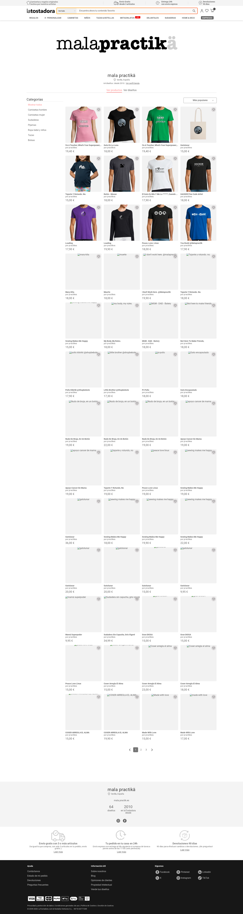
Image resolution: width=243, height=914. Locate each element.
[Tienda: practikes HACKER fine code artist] (198, 174)
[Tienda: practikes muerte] (122, 272)
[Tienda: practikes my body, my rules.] (122, 320)
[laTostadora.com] (42, 11)
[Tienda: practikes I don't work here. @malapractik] (160, 272)
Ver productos (114, 90)
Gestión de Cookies (106, 906)
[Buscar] (194, 10)
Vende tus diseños (100, 889)
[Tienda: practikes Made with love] (160, 712)
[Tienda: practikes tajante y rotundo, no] (122, 467)
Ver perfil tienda (133, 83)
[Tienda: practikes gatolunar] (198, 125)
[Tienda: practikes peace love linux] (160, 467)
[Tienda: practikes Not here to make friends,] (198, 320)
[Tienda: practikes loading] (83, 223)
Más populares (200, 100)
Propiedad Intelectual (101, 885)
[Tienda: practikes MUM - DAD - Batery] (160, 320)
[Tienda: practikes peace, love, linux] (160, 223)
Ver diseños (130, 90)
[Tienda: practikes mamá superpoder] (83, 614)
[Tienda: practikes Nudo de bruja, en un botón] (83, 418)
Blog (93, 876)
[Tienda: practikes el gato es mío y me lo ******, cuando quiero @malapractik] (160, 174)
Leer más (58, 852)
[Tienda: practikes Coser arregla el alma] (122, 663)
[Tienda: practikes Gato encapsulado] (198, 369)
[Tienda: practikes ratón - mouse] (122, 174)
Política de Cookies (88, 906)
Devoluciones (34, 880)
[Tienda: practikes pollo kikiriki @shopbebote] (83, 369)
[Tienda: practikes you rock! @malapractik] (198, 223)
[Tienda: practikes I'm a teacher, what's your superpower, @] (83, 125)
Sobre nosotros (98, 871)
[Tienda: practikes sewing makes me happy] (83, 320)
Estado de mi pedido (37, 876)
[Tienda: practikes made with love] (198, 712)
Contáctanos (33, 871)
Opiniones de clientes (101, 880)
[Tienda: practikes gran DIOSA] (160, 614)
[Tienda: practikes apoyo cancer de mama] (198, 418)
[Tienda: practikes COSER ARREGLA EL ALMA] (83, 712)
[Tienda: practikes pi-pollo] (160, 369)
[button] (207, 11)
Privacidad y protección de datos (40, 906)
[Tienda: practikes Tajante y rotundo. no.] (83, 174)
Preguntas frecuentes (37, 885)
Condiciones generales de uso (67, 906)
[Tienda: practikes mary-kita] (83, 272)
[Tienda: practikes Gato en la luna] (122, 125)
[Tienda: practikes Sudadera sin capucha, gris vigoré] (122, 614)
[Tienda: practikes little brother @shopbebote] (122, 369)
